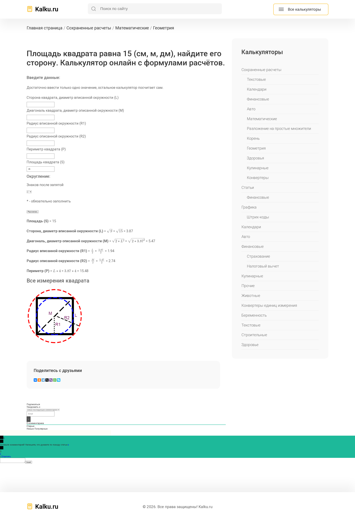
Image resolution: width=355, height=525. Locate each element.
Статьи (247, 187)
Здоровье (249, 344)
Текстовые (256, 79)
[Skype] (58, 380)
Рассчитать (32, 212)
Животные (250, 295)
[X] (47, 380)
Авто (251, 109)
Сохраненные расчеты (261, 69)
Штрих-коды (258, 217)
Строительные (254, 335)
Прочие (248, 285)
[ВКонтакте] (35, 380)
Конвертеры (258, 177)
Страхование (258, 256)
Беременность (254, 315)
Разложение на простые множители (279, 128)
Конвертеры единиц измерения (269, 305)
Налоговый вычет (263, 266)
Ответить (6, 456)
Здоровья (255, 158)
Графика (249, 207)
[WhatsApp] (54, 380)
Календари (256, 89)
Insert (28, 462)
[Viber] (51, 380)
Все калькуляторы (304, 9)
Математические (262, 119)
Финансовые (258, 99)
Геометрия (256, 148)
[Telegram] (43, 380)
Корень (253, 138)
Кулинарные (257, 168)
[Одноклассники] (39, 380)
